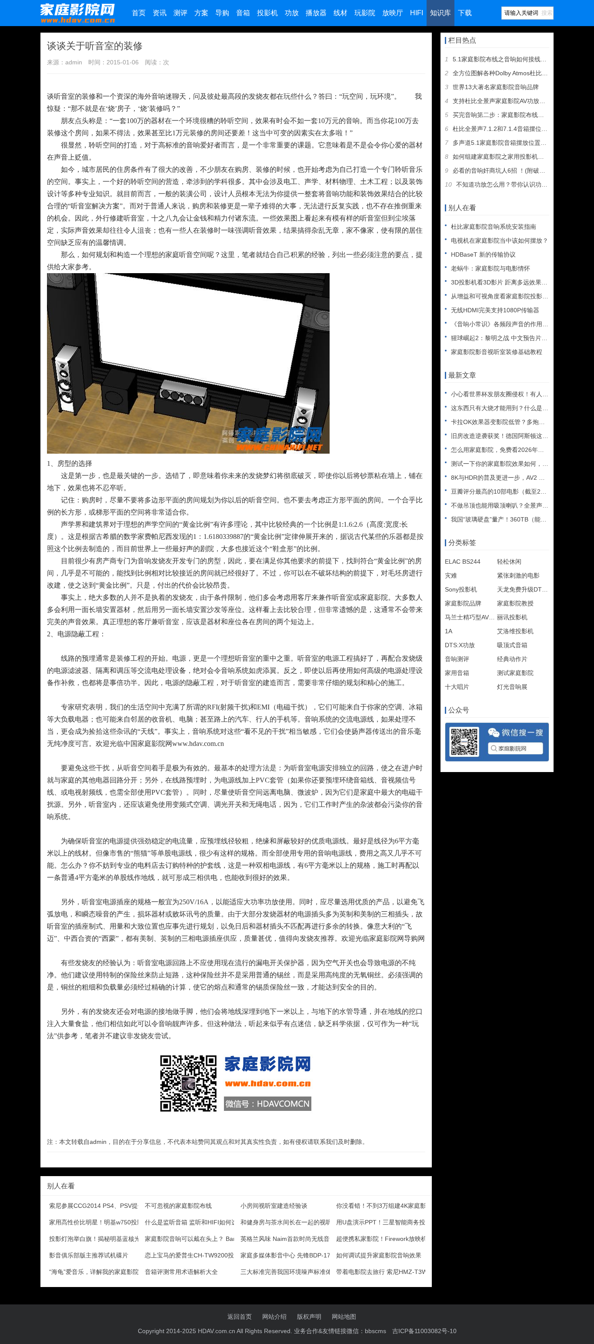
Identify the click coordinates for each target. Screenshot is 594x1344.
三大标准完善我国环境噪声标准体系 (289, 1271)
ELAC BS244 (463, 561)
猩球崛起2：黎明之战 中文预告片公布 (502, 337)
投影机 (267, 13)
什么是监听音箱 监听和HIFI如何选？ (194, 1222)
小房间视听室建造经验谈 (273, 1205)
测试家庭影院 (515, 672)
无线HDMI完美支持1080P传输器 (495, 310)
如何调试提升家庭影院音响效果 (378, 1255)
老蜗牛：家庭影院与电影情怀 (490, 268)
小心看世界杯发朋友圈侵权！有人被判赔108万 (514, 394)
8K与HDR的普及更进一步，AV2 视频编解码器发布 (519, 477)
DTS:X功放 (460, 645)
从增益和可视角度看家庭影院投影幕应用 (506, 296)
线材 (340, 13)
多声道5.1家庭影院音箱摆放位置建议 (503, 142)
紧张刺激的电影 (518, 575)
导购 (222, 13)
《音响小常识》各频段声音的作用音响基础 (509, 324)
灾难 (451, 575)
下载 (465, 13)
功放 (292, 13)
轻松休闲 (509, 561)
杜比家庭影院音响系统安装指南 (493, 226)
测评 (180, 13)
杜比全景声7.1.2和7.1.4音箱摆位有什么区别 (512, 128)
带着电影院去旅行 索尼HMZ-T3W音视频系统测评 (403, 1271)
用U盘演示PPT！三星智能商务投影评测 (390, 1222)
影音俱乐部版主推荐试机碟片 (88, 1255)
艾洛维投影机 (515, 631)
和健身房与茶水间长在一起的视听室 (289, 1222)
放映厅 (392, 13)
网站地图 (344, 1316)
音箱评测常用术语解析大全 (181, 1271)
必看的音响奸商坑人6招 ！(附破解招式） (508, 170)
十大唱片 (457, 686)
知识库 (440, 13)
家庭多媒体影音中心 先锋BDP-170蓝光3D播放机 (306, 1255)
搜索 (547, 13)
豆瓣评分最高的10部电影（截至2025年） (507, 491)
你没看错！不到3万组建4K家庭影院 (384, 1205)
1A (448, 631)
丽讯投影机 (512, 617)
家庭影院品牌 (463, 603)
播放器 (316, 13)
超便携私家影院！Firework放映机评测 (387, 1238)
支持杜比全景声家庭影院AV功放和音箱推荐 (511, 100)
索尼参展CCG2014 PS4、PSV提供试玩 (102, 1205)
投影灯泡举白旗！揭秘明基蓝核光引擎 (101, 1238)
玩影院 (364, 13)
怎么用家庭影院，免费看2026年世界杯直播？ (512, 449)
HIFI (416, 13)
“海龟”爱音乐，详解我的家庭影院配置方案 (106, 1271)
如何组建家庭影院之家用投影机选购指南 (507, 156)
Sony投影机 (461, 589)
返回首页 (239, 1316)
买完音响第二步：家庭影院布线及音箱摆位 (510, 114)
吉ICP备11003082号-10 (424, 1330)
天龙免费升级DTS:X (524, 589)
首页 (139, 13)
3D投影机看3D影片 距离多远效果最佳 (502, 282)
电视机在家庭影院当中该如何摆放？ (499, 240)
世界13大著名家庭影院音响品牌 (496, 87)
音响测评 (457, 658)
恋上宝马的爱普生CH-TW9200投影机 (195, 1255)
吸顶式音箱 (512, 645)
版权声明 (309, 1316)
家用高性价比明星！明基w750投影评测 (102, 1222)
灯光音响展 (512, 686)
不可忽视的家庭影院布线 (178, 1205)
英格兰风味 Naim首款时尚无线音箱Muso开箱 (301, 1238)
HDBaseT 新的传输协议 (483, 254)
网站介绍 (274, 1316)
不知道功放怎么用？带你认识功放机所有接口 (517, 184)
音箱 (243, 13)
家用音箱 (457, 672)
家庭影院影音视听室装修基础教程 (496, 351)
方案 (201, 13)
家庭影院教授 (515, 603)
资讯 (160, 13)
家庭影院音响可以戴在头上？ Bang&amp (200, 1238)
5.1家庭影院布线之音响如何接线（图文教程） (515, 59)
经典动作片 (512, 658)
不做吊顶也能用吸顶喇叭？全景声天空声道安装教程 (521, 505)
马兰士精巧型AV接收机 (476, 617)
